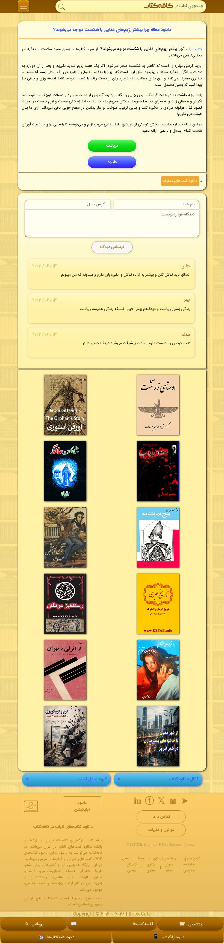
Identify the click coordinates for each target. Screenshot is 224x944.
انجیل (126, 859)
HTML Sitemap (170, 844)
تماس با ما (161, 816)
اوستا (141, 859)
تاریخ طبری (192, 859)
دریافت (112, 145)
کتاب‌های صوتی (79, 859)
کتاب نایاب (194, 49)
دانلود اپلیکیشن (82, 806)
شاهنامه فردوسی (189, 868)
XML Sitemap (146, 844)
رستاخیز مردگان (164, 859)
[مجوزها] (31, 806)
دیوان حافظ (169, 868)
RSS (130, 844)
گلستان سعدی (131, 868)
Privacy (189, 844)
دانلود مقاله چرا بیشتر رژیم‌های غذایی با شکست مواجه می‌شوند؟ (112, 30)
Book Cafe (140, 914)
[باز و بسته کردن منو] (23, 6)
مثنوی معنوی (151, 868)
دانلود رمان (58, 853)
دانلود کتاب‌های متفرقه (180, 181)
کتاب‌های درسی (50, 859)
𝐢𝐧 (138, 802)
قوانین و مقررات (161, 830)
